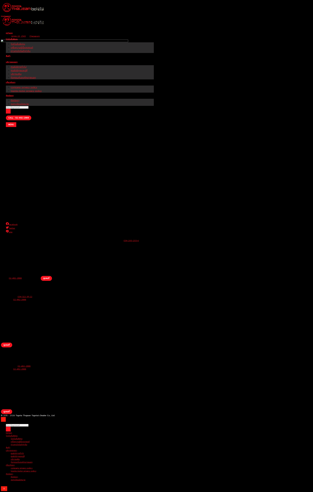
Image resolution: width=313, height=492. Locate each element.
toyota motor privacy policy (23, 471)
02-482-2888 (15, 278)
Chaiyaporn (34, 36)
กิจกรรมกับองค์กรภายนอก (22, 462)
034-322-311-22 (25, 296)
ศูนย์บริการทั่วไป (17, 453)
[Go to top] (3, 419)
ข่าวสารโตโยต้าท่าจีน (19, 444)
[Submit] (8, 111)
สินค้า (8, 447)
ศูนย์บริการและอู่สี (18, 456)
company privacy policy (22, 468)
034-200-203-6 (131, 240)
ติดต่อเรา (9, 474)
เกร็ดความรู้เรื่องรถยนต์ (20, 441)
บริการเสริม (15, 459)
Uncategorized (6, 16)
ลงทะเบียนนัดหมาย (18, 479)
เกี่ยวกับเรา (10, 465)
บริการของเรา (11, 450)
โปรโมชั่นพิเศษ (12, 39)
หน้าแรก (9, 33)
